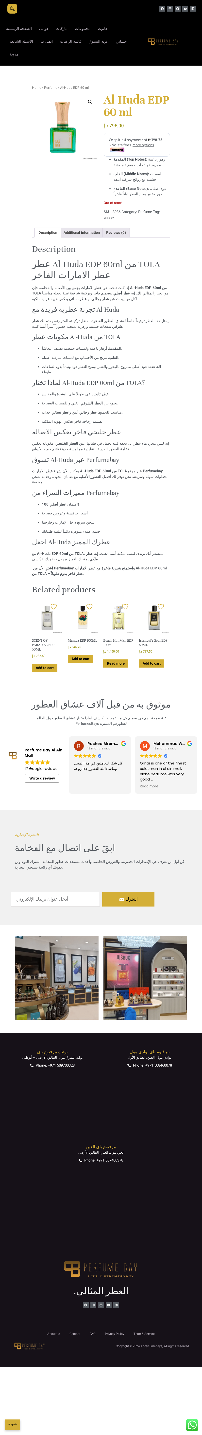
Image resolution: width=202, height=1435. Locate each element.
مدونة (14, 54)
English (12, 1424)
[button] (90, 101)
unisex (109, 217)
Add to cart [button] (45, 668)
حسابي (121, 41)
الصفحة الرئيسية (19, 28)
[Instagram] (170, 9)
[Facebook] (162, 9)
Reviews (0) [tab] (116, 232)
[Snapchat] (178, 9)
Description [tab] (47, 232)
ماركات (61, 28)
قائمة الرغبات (70, 41)
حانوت (103, 28)
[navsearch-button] (12, 9)
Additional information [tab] (82, 232)
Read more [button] (149, 786)
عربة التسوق (98, 41)
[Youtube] (185, 9)
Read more (116, 663)
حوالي (44, 28)
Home (36, 87)
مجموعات (82, 28)
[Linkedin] (193, 9)
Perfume (50, 87)
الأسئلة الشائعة (21, 41)
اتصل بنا (46, 41)
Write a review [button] (42, 778)
